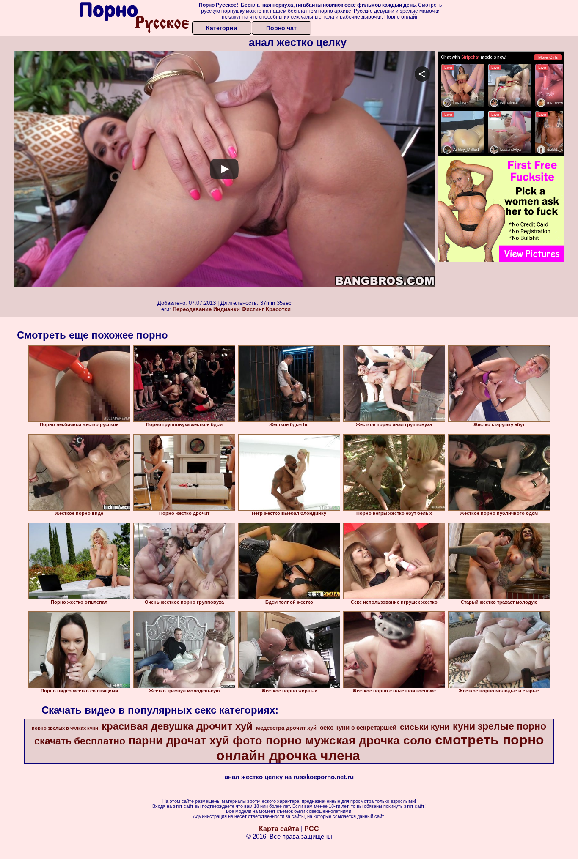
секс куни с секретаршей (358, 727)
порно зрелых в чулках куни (65, 727)
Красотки (278, 309)
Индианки (226, 309)
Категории (221, 28)
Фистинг (253, 309)
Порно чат (281, 28)
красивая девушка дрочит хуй (177, 726)
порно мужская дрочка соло (349, 740)
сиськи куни (424, 726)
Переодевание (192, 309)
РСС (311, 828)
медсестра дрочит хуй (286, 728)
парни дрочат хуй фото (195, 740)
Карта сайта (279, 828)
